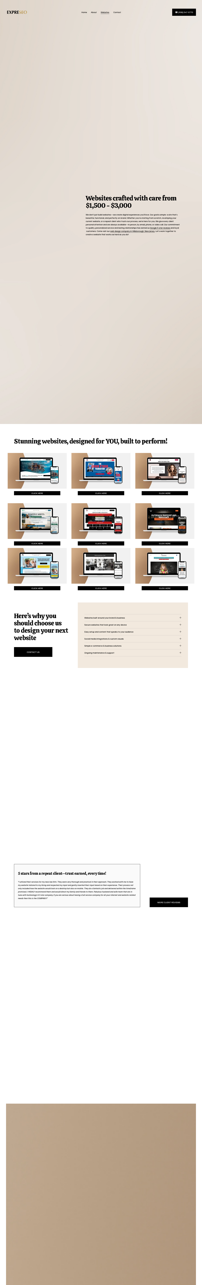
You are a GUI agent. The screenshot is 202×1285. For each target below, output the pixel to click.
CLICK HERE (37, 493)
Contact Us (33, 652)
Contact (117, 12)
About (94, 12)
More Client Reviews (168, 902)
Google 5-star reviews (160, 227)
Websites (105, 12)
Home (84, 12)
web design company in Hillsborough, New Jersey (132, 231)
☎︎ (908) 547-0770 (184, 12)
